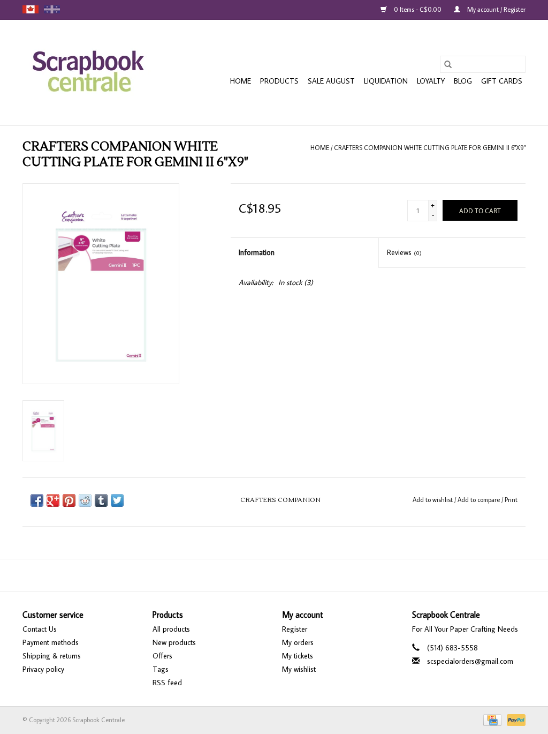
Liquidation (386, 81)
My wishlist (299, 669)
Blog (463, 81)
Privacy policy (43, 669)
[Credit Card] (491, 719)
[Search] (448, 64)
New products (174, 642)
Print (511, 500)
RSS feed (167, 682)
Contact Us (39, 629)
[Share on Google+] (53, 500)
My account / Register (496, 9)
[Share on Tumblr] (101, 500)
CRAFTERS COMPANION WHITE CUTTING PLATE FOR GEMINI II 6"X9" (430, 148)
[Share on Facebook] (37, 500)
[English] (30, 9)
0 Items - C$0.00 (417, 9)
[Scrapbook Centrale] (88, 72)
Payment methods (50, 642)
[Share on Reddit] (85, 500)
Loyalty (431, 81)
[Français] (52, 9)
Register (294, 629)
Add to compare (479, 500)
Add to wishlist (433, 500)
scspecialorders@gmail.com (470, 661)
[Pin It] (69, 500)
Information (257, 252)
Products (279, 81)
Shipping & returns (51, 656)
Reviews (404, 252)
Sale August (331, 81)
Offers (162, 656)
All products (171, 629)
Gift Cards (501, 81)
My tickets (297, 656)
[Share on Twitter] (117, 500)
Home (240, 81)
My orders (298, 642)
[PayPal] (514, 719)
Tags (161, 669)
